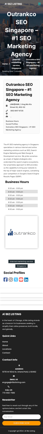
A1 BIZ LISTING (13, 4)
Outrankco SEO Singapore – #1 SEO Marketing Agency (20, 128)
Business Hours (12, 121)
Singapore (16, 68)
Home (5, 64)
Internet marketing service (16, 62)
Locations (6, 349)
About (5, 345)
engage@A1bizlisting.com (13, 382)
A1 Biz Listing (11, 314)
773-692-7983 (8, 393)
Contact (6, 353)
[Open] (39, 4)
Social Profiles (12, 124)
